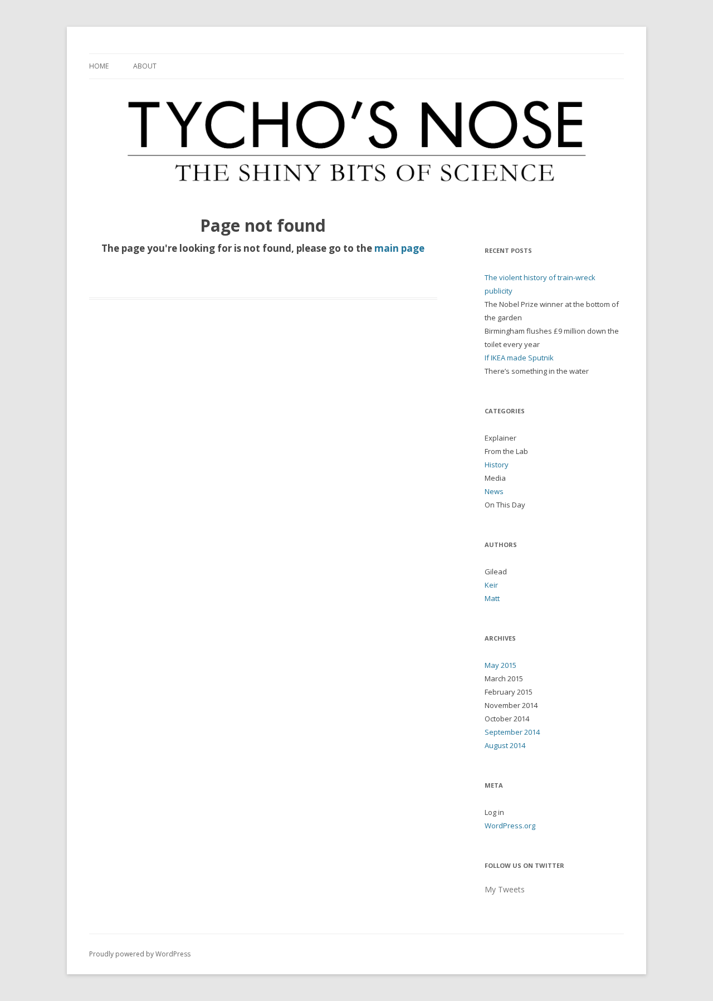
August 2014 (505, 745)
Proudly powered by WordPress (140, 954)
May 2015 (500, 665)
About (145, 66)
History (497, 465)
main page (399, 248)
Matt (492, 598)
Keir (491, 585)
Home (99, 66)
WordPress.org (510, 826)
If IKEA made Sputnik (519, 358)
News (494, 491)
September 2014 (512, 732)
